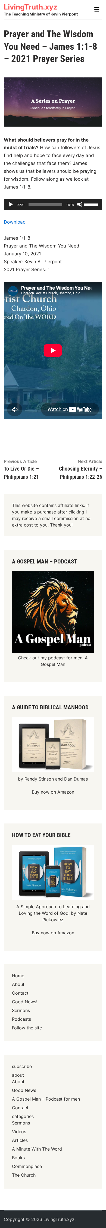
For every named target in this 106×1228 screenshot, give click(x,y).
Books (18, 1157)
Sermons (21, 1010)
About (18, 984)
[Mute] (79, 204)
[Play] (10, 204)
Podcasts (21, 1019)
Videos (19, 1131)
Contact (20, 993)
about (18, 1075)
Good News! (24, 1001)
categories (23, 1116)
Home (18, 975)
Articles (20, 1140)
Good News (24, 1090)
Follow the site (27, 1027)
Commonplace (27, 1166)
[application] (53, 204)
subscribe (22, 1066)
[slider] (91, 204)
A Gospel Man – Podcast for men (46, 1099)
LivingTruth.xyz (30, 7)
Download (15, 222)
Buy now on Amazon (53, 792)
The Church (24, 1175)
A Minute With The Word (37, 1149)
